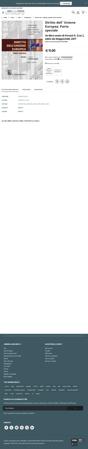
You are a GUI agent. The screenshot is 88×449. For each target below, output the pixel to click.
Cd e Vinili (7, 366)
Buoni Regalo (8, 377)
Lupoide (38, 393)
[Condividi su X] (62, 81)
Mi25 (54, 386)
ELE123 (35, 386)
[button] (84, 12)
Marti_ (6, 393)
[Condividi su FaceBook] (57, 81)
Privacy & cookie (50, 361)
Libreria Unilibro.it (12, 344)
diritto (20, 111)
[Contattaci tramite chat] (73, 12)
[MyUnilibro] (78, 12)
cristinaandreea (67, 57)
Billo (59, 386)
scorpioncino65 (31, 390)
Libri (5, 348)
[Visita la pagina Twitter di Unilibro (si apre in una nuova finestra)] (11, 428)
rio (32, 393)
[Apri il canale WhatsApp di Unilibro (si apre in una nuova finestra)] (22, 428)
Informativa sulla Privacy (68, 403)
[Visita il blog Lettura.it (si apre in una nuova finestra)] (27, 428)
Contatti (47, 351)
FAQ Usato (48, 353)
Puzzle (6, 369)
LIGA (47, 390)
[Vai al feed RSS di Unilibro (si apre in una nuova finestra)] (32, 428)
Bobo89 (75, 386)
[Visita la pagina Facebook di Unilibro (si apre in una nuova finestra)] (6, 428)
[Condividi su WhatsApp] (67, 81)
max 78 (6, 386)
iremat (12, 393)
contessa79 (19, 393)
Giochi (6, 371)
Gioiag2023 (62, 390)
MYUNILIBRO (66, 3)
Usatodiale (40, 390)
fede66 (41, 386)
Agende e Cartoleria (10, 374)
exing (12, 386)
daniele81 (53, 390)
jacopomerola (19, 386)
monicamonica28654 (72, 390)
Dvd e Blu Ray (8, 361)
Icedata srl (41, 443)
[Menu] (3, 12)
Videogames (8, 364)
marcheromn (8, 390)
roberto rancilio (67, 386)
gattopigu (28, 386)
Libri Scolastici (8, 351)
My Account (49, 348)
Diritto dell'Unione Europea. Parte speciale (44, 154)
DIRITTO (20, 108)
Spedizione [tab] (26, 89)
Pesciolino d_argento (19, 390)
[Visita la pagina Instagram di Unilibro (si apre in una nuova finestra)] (17, 428)
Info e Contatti (49, 358)
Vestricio (27, 393)
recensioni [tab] (38, 89)
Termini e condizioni (51, 356)
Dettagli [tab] (10, 89)
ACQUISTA (45, 170)
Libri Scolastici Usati (10, 353)
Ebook (6, 358)
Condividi (50, 81)
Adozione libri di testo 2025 (12, 356)
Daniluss (48, 386)
